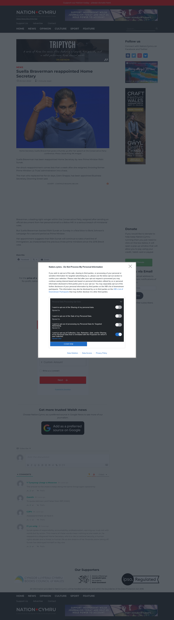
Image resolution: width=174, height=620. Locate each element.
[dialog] (87, 310)
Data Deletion (72, 353)
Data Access (87, 353)
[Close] (131, 267)
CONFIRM (68, 344)
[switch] (118, 307)
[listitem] (87, 301)
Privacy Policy (101, 353)
